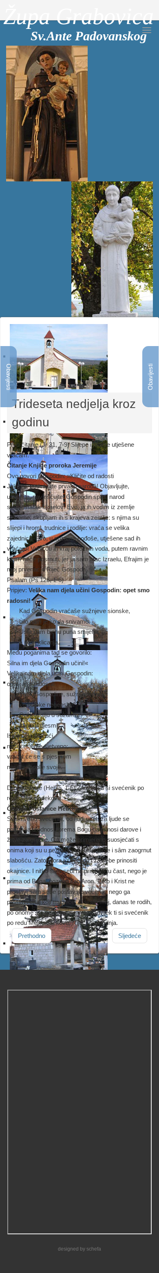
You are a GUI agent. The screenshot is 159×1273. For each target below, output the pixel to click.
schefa (93, 1249)
